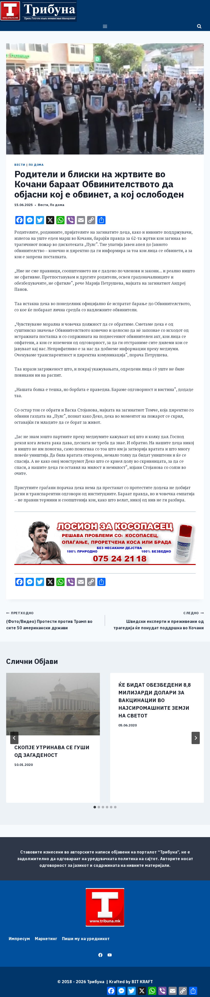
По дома (36, 165)
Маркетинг (46, 938)
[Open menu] (105, 26)
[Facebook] (100, 955)
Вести (19, 165)
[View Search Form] (199, 26)
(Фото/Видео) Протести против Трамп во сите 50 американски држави (49, 620)
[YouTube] (110, 955)
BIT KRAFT (142, 981)
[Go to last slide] (14, 738)
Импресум (19, 938)
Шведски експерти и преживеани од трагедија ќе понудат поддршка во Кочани (158, 620)
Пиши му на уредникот (86, 938)
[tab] (94, 807)
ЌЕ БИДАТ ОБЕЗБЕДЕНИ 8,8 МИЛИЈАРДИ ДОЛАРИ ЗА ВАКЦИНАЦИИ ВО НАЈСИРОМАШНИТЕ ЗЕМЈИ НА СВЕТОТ (154, 700)
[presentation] (53, 704)
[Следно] (196, 738)
